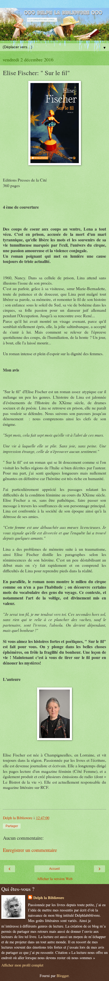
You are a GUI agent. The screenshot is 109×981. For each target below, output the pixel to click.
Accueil (54, 869)
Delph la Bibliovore (48, 897)
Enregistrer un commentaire (30, 850)
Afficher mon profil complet (22, 965)
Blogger (63, 975)
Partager (12, 826)
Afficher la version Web (54, 878)
